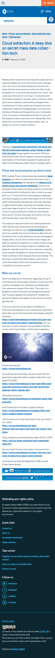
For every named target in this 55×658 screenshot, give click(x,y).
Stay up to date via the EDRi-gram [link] (17, 564)
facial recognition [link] (36, 230)
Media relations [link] (9, 542)
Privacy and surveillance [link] (20, 33)
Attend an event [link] (9, 569)
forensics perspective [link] (12, 182)
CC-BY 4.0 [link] (43, 631)
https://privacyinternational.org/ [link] (16, 368)
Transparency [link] (15, 37)
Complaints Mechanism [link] (12, 537)
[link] (51, 19)
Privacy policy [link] (8, 621)
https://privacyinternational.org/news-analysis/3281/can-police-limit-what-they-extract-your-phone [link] (27, 428)
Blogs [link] (4, 33)
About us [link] (6, 533)
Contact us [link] (7, 528)
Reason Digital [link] (18, 649)
